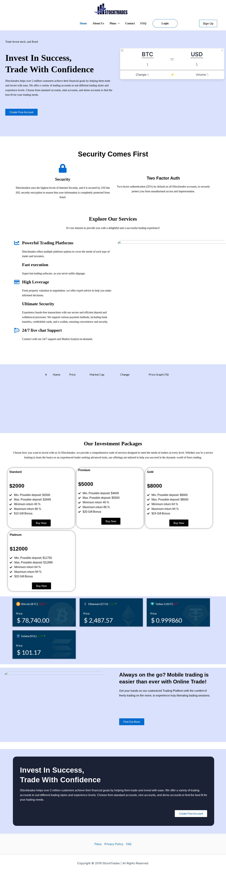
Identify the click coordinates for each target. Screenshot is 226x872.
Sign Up (208, 23)
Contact (130, 23)
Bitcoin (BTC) (29, 604)
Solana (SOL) (29, 636)
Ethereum (74, 141)
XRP (203, 141)
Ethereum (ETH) (98, 604)
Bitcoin (25, 141)
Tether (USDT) (164, 604)
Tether (121, 141)
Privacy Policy (113, 844)
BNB (163, 141)
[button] (118, 23)
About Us (98, 23)
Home (83, 23)
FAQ (143, 23)
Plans (113, 23)
